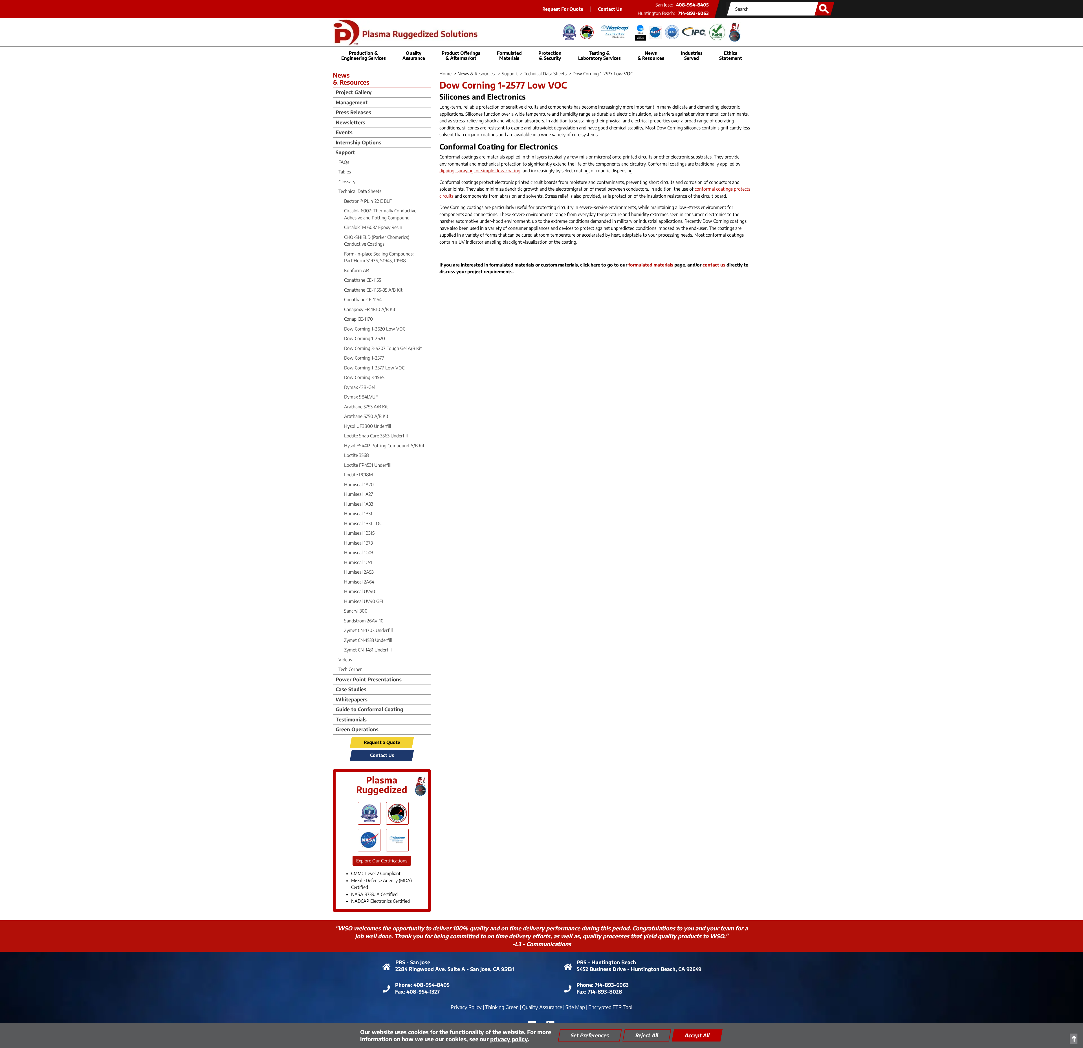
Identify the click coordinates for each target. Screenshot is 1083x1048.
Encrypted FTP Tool (610, 1007)
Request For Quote (562, 9)
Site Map (575, 1007)
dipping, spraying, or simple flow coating (479, 170)
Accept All (697, 1035)
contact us (714, 265)
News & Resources (650, 55)
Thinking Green (502, 1007)
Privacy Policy (466, 1007)
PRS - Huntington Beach (606, 962)
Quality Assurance (542, 1007)
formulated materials (650, 265)
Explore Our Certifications (381, 861)
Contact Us (610, 9)
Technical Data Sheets (545, 73)
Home (445, 73)
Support (510, 73)
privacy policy (509, 1038)
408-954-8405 (692, 5)
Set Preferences (589, 1035)
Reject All (647, 1035)
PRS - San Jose (412, 962)
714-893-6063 (693, 13)
